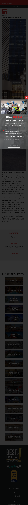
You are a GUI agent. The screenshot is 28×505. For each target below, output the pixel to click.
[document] (14, 252)
